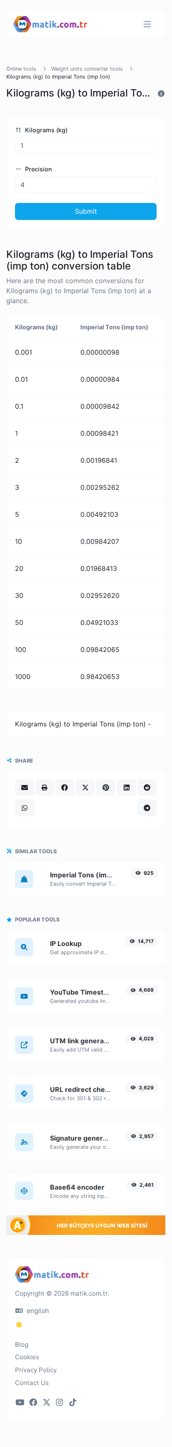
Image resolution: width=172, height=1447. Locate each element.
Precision (37, 169)
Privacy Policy (36, 1370)
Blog (21, 1344)
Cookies (27, 1357)
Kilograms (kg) (45, 129)
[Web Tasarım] (85, 1232)
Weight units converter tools (87, 69)
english (37, 1310)
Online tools (21, 69)
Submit (86, 211)
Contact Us (32, 1383)
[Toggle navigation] (147, 24)
